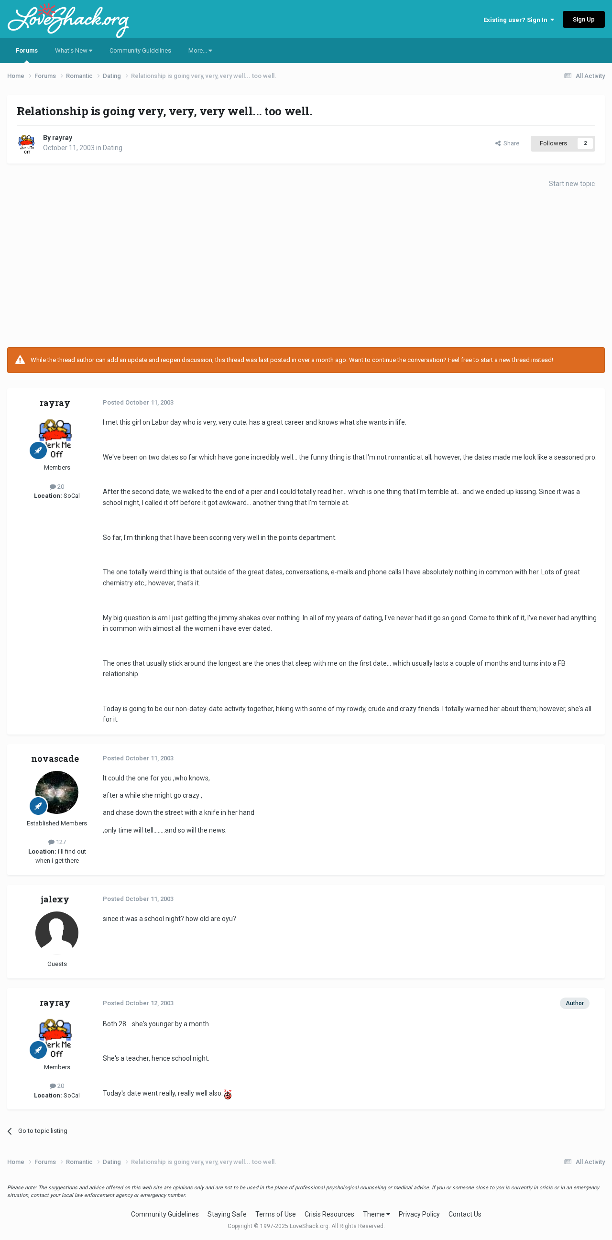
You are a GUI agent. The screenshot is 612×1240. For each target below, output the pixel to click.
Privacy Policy (419, 1214)
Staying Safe (227, 1214)
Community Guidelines (140, 50)
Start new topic (572, 183)
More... (198, 50)
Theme (374, 1214)
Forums (27, 50)
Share (510, 143)
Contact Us (464, 1214)
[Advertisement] (306, 271)
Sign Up (584, 19)
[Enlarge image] (227, 1093)
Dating (112, 148)
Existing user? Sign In (516, 19)
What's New (72, 50)
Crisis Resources (329, 1214)
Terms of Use (275, 1214)
